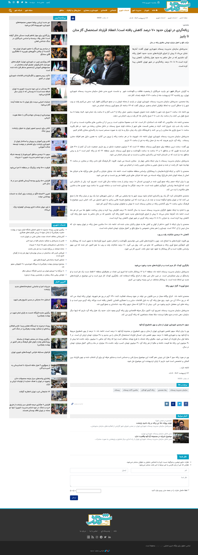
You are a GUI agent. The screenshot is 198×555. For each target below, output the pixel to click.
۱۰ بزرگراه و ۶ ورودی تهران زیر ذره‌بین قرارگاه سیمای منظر (43, 271)
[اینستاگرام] (97, 537)
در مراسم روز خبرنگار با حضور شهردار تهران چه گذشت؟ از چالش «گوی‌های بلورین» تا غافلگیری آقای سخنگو (31, 51)
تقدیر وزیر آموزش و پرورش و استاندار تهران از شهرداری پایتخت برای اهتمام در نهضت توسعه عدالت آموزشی (31, 144)
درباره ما (32, 2)
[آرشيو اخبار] (88, 537)
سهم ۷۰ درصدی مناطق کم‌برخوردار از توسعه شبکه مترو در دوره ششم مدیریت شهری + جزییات (30, 156)
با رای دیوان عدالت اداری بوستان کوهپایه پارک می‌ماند (31, 209)
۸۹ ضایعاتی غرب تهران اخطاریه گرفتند (34, 391)
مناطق (61, 10)
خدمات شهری (124, 10)
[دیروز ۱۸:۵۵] (59, 171)
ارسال (74, 497)
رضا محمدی (162, 390)
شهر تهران (159, 545)
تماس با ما (40, 2)
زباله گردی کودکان (148, 390)
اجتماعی (113, 10)
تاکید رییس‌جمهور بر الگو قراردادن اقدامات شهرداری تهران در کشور (29, 77)
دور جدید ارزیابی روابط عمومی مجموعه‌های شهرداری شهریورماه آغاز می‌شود (33, 24)
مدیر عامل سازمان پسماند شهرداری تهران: (156, 434)
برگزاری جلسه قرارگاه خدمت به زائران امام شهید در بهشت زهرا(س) (30, 314)
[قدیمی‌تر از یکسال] (181, 425)
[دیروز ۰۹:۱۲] (59, 119)
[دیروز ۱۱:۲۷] (59, 185)
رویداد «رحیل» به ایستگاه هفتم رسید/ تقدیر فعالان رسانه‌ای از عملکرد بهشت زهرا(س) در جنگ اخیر (29, 327)
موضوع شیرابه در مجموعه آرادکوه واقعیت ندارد (153, 436)
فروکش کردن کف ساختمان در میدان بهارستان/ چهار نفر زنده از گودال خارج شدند (38, 254)
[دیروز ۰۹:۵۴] (59, 106)
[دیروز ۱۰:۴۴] (59, 66)
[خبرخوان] (93, 537)
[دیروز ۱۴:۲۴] (59, 145)
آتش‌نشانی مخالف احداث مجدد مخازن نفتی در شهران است (42, 236)
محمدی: (186, 25)
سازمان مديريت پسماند (178, 390)
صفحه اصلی (183, 18)
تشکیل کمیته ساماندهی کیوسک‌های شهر (48, 259)
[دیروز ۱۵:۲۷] (59, 39)
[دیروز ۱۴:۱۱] (59, 79)
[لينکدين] (109, 537)
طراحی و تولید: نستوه (97, 551)
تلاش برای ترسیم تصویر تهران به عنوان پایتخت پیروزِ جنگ (31, 130)
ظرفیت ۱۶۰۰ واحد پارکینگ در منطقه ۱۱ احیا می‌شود (30, 167)
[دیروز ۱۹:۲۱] (59, 53)
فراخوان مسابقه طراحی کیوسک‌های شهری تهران (30, 352)
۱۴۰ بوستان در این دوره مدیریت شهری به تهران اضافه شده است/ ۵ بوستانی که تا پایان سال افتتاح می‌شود (31, 91)
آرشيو (48, 2)
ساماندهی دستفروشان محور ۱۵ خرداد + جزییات (46, 244)
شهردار (146, 10)
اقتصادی (104, 10)
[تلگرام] (101, 537)
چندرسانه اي (105, 531)
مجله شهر (28, 10)
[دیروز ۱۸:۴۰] (59, 26)
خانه (153, 10)
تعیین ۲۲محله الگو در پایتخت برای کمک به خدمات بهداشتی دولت (29, 195)
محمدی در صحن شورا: (163, 421)
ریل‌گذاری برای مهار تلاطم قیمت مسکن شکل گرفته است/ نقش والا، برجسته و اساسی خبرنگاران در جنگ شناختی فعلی (29, 38)
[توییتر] (105, 537)
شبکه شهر (18, 10)
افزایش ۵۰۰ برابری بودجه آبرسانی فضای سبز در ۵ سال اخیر (30, 182)
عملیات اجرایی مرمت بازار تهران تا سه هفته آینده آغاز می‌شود (30, 103)
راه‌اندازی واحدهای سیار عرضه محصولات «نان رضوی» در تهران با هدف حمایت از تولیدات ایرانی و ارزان (30, 381)
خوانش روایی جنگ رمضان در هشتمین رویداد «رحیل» (44, 275)
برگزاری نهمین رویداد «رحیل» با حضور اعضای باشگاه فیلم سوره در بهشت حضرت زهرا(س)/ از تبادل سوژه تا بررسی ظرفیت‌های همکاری (37, 231)
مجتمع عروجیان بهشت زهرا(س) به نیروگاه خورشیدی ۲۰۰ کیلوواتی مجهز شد (37, 265)
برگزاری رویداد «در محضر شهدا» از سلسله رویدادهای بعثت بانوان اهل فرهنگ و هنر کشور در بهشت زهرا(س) (30, 342)
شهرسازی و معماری (91, 10)
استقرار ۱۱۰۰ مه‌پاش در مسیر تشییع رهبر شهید (31, 299)
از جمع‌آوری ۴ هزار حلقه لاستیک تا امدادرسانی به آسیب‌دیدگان (30, 367)
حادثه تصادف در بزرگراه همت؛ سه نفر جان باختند (46, 249)
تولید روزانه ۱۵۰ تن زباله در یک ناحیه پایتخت (154, 423)
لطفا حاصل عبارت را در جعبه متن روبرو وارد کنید (170, 490)
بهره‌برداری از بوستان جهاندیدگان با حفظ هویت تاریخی (31, 117)
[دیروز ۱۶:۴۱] (59, 198)
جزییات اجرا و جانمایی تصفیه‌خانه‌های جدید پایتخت (32, 288)
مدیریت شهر (136, 10)
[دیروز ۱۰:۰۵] (59, 93)
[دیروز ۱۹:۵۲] (59, 132)
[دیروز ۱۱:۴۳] (59, 211)
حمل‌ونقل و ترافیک (74, 10)
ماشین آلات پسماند (130, 390)
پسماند (117, 390)
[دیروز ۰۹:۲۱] (59, 158)
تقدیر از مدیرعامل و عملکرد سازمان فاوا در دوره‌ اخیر (45, 240)
